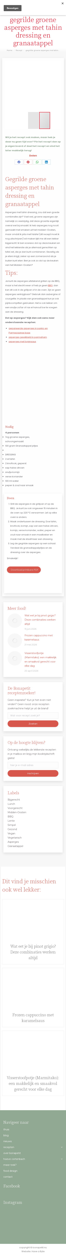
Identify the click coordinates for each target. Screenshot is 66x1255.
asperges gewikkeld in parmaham (28, 337)
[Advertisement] (33, 383)
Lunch (11, 803)
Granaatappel (15, 846)
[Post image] (15, 620)
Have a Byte (38, 1251)
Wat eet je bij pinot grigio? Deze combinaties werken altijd (40, 619)
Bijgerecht (14, 799)
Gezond (12, 829)
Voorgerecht (15, 808)
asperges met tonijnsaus (22, 341)
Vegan (11, 833)
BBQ (50, 285)
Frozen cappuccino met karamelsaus (39, 637)
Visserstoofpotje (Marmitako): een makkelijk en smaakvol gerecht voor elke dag (40, 659)
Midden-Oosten (17, 812)
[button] (8, 86)
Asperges (13, 841)
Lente (11, 820)
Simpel (12, 825)
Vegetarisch (15, 837)
